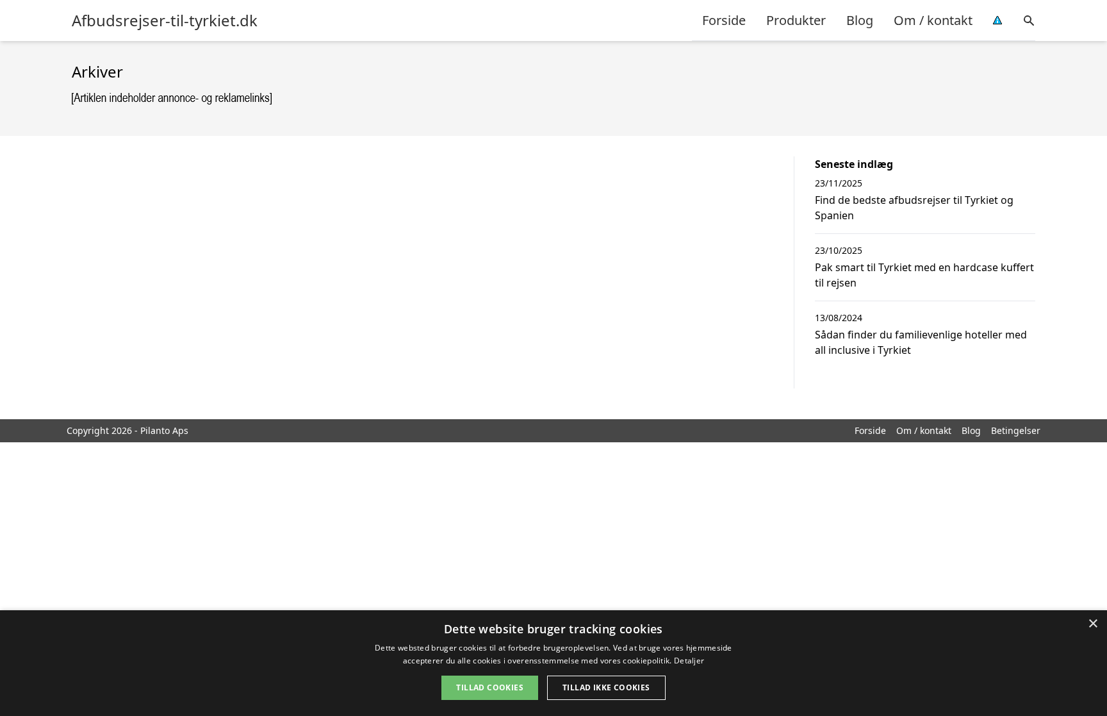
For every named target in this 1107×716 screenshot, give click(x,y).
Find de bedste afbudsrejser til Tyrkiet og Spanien (914, 207)
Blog (859, 20)
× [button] (1092, 624)
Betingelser (1015, 430)
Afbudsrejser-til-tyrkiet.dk (165, 20)
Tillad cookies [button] (489, 687)
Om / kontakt (933, 20)
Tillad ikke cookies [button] (606, 687)
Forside (724, 20)
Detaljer (689, 660)
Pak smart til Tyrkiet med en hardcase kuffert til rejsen (924, 275)
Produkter (796, 20)
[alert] (553, 663)
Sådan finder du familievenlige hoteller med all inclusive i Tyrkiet (921, 342)
